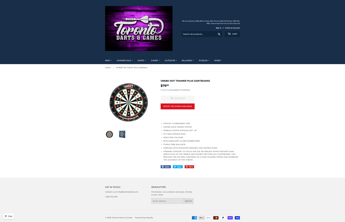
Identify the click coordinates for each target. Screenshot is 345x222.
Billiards (187, 60)
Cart (234, 34)
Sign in (218, 28)
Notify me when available (177, 106)
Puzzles (203, 60)
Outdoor (170, 60)
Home (108, 67)
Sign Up (188, 201)
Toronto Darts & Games (122, 217)
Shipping (165, 90)
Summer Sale (124, 60)
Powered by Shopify (144, 217)
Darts (141, 60)
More (217, 60)
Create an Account (232, 28)
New (108, 60)
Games (154, 60)
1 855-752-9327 (111, 197)
